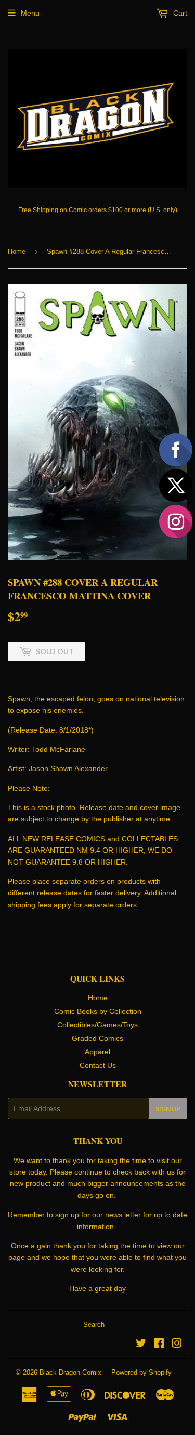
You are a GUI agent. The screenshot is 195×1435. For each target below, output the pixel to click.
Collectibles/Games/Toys (97, 1025)
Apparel (97, 1052)
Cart (179, 13)
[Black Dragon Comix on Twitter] (141, 1344)
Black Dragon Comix (70, 1372)
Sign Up (167, 1109)
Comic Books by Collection (97, 1011)
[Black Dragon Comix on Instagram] (177, 1344)
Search (94, 1324)
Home (16, 251)
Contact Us (98, 1065)
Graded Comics (97, 1038)
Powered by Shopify (141, 1372)
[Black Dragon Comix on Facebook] (158, 1344)
